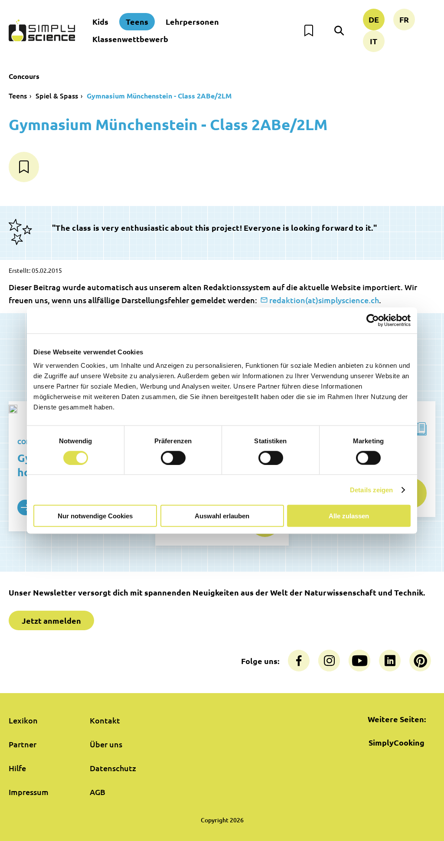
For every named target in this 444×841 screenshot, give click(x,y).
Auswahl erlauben (222, 516)
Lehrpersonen (192, 21)
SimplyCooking (396, 742)
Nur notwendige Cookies (95, 516)
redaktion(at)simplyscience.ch (324, 300)
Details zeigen (371, 489)
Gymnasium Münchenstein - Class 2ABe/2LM (159, 95)
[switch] (173, 458)
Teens (137, 21)
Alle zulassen (349, 516)
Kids (100, 21)
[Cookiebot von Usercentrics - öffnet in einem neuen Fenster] (373, 320)
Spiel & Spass (57, 95)
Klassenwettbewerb (130, 39)
